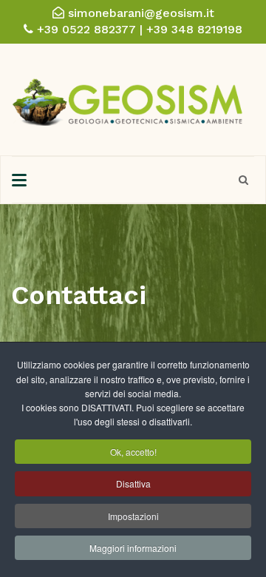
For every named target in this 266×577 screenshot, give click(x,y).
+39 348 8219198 (194, 29)
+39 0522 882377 (86, 29)
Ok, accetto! (133, 451)
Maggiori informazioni (133, 547)
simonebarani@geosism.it (141, 13)
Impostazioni (133, 516)
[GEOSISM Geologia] (128, 98)
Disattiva (133, 483)
